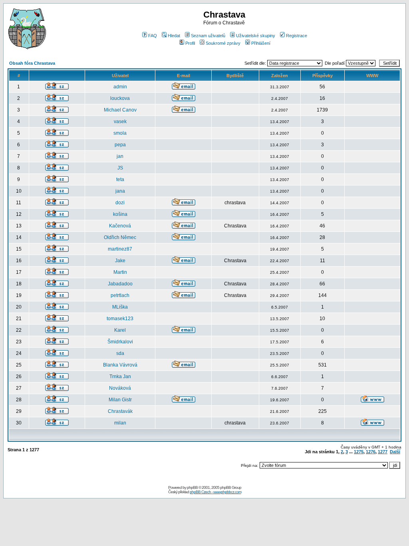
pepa (120, 144)
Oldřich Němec (120, 237)
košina (120, 214)
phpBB (192, 487)
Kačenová (120, 226)
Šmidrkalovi (120, 342)
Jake (120, 260)
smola (120, 133)
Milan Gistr (120, 400)
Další (395, 451)
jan (120, 156)
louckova (120, 98)
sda (120, 353)
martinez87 (120, 249)
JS (120, 168)
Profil (190, 43)
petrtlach (120, 295)
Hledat (174, 35)
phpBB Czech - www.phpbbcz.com (215, 492)
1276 (370, 451)
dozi (120, 202)
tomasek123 (120, 318)
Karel (120, 330)
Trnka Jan (120, 376)
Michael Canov (120, 110)
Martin (120, 272)
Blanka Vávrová (120, 365)
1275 (358, 451)
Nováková (120, 388)
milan (120, 423)
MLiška (120, 307)
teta (120, 179)
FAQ (152, 35)
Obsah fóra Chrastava (32, 63)
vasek (120, 121)
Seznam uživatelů (208, 35)
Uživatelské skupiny (255, 35)
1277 (382, 451)
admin (120, 87)
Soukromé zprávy (223, 43)
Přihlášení (260, 43)
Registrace (296, 35)
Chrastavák (120, 411)
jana (120, 191)
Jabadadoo (120, 284)
